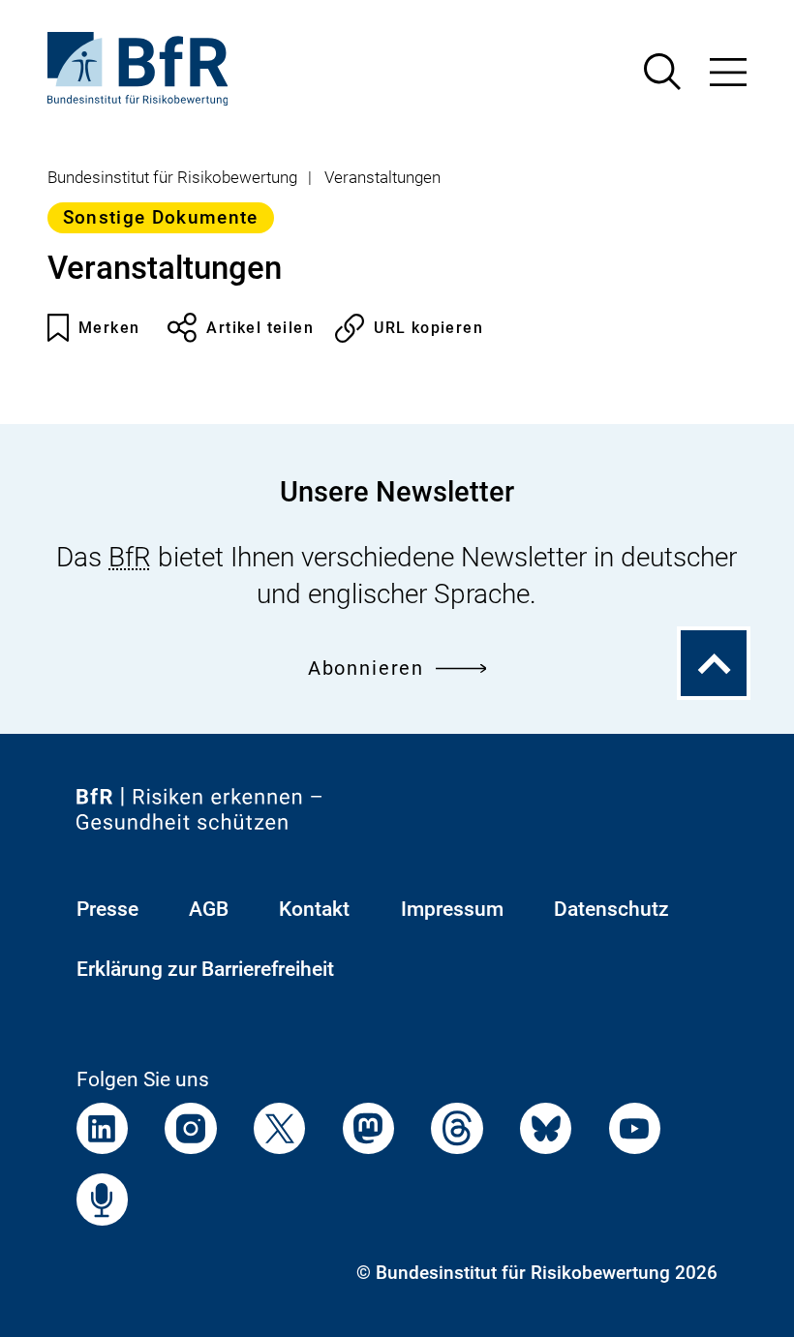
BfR (129, 557)
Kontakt (314, 908)
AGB (209, 908)
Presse (107, 908)
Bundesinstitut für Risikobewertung (172, 177)
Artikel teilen (260, 328)
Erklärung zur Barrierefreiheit (205, 969)
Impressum (452, 908)
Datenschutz (611, 908)
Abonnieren (366, 668)
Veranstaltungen (382, 177)
